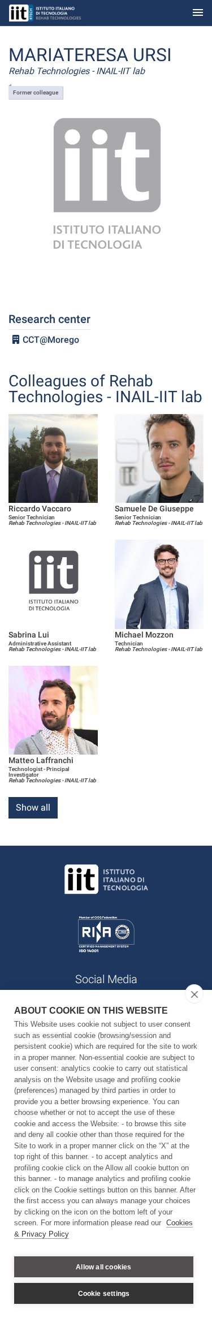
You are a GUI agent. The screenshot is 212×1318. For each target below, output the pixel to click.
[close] (194, 993)
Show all (33, 807)
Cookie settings (104, 1294)
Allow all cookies (103, 1267)
